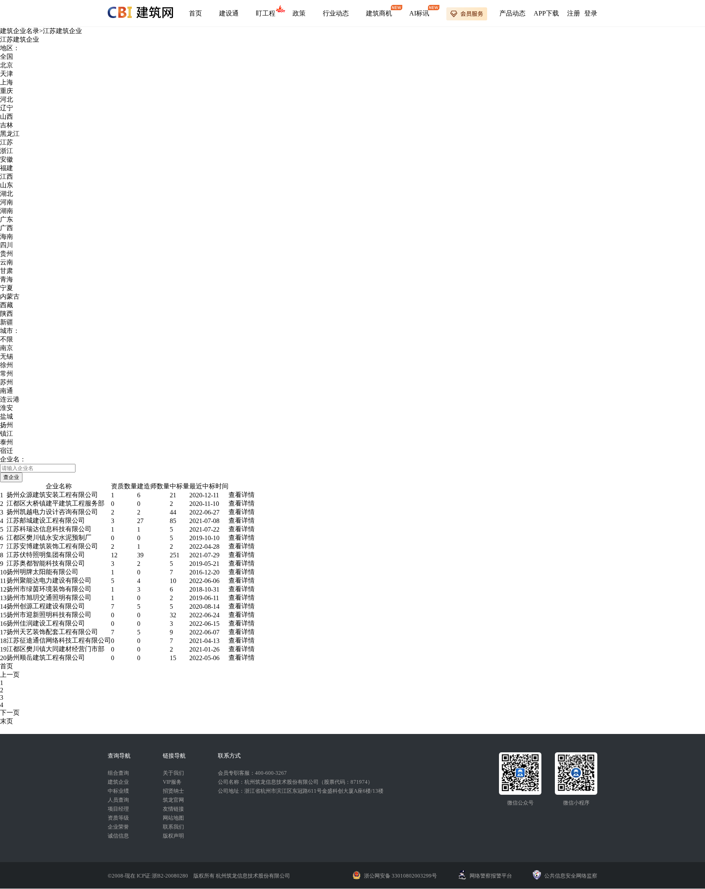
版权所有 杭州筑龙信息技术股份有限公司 (241, 876)
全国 (6, 56)
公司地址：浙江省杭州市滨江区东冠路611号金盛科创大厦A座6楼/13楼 (301, 791)
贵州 (6, 253)
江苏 (6, 142)
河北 (6, 99)
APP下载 (546, 13)
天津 (6, 73)
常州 (6, 373)
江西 (6, 176)
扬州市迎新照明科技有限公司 (49, 614)
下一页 (10, 712)
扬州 (6, 424)
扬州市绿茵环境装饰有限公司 (49, 588)
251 (175, 555)
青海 (6, 279)
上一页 (10, 674)
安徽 (6, 159)
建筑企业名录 (19, 30)
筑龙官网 (173, 800)
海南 (6, 236)
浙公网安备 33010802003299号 (400, 876)
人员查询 (118, 800)
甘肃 (6, 270)
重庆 (6, 90)
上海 (6, 82)
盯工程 (265, 13)
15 (173, 657)
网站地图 (173, 818)
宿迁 (6, 450)
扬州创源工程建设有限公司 (46, 606)
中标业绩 (118, 791)
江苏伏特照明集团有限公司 (46, 554)
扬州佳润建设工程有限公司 (46, 623)
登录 (590, 13)
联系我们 (173, 827)
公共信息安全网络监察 (570, 876)
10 (173, 580)
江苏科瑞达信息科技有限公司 (49, 528)
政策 (299, 13)
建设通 (229, 13)
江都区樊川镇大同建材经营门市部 (55, 648)
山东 (6, 185)
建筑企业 (118, 782)
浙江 (6, 150)
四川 (6, 245)
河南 (6, 202)
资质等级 (118, 818)
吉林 (6, 125)
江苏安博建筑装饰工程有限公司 (52, 546)
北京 (6, 65)
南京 (6, 347)
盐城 (6, 416)
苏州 (6, 382)
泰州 (6, 442)
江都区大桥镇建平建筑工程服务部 (55, 503)
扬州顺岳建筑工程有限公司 (46, 657)
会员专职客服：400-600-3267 (252, 773)
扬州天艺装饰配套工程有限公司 (52, 631)
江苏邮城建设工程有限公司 (46, 520)
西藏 (6, 305)
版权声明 (173, 836)
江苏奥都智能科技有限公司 (46, 563)
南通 (6, 390)
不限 (6, 339)
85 (173, 520)
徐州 (6, 364)
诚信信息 (118, 836)
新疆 (6, 322)
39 (140, 555)
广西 (6, 227)
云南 (6, 262)
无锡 (6, 356)
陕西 (6, 313)
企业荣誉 (118, 827)
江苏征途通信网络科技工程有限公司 (59, 640)
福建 (6, 167)
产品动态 (512, 13)
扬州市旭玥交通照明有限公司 (49, 597)
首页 (195, 13)
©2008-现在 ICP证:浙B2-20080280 (148, 876)
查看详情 (241, 494)
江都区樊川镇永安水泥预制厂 (49, 537)
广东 (6, 219)
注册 (573, 13)
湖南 (6, 210)
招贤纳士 (173, 791)
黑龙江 (10, 133)
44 (173, 512)
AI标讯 (419, 13)
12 (114, 555)
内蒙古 (10, 296)
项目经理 (118, 809)
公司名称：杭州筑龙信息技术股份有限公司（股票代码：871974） (295, 782)
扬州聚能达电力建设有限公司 (49, 580)
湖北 (6, 193)
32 (173, 615)
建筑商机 (379, 13)
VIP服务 (172, 782)
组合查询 (118, 773)
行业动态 (336, 13)
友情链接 (173, 809)
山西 (6, 116)
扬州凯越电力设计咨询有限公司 (52, 511)
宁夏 (6, 287)
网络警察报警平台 (491, 876)
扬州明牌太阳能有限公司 (42, 571)
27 (140, 520)
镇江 (6, 433)
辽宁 (6, 107)
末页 (6, 721)
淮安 (6, 407)
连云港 (10, 399)
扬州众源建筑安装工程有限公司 (52, 494)
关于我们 (173, 773)
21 (173, 495)
